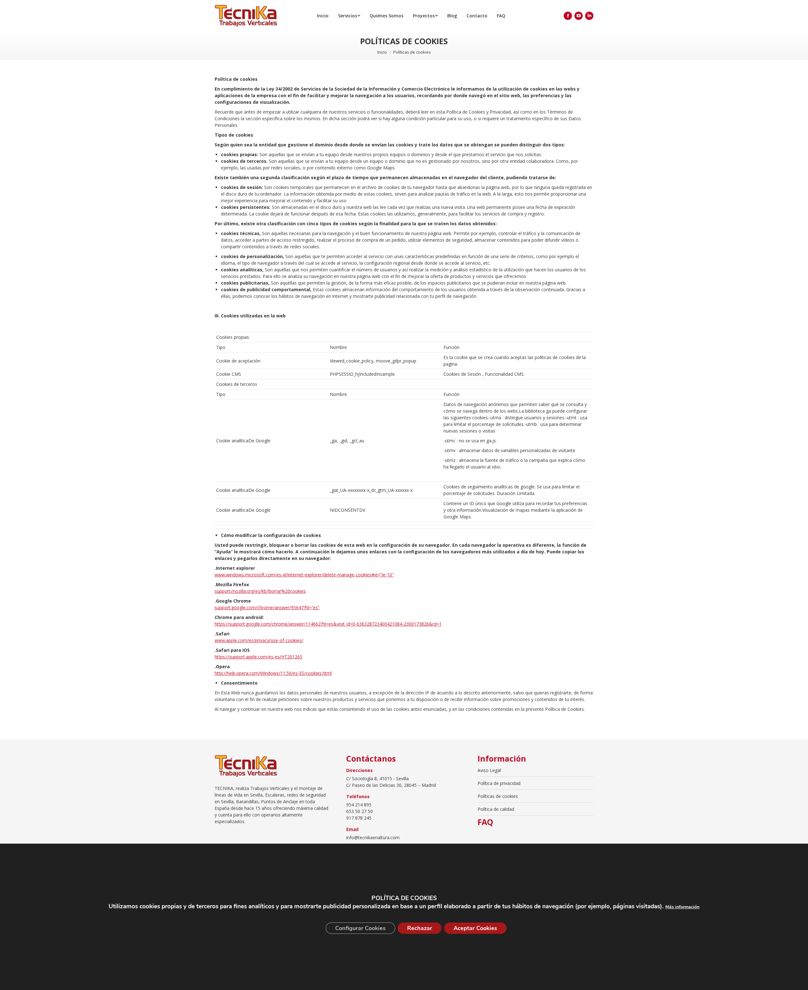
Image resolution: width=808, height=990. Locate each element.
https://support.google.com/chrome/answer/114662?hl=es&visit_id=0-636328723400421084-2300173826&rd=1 (328, 624)
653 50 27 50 (359, 811)
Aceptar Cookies (475, 928)
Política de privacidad (499, 783)
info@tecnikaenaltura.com (373, 837)
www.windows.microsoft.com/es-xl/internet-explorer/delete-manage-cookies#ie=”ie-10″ (304, 575)
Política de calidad (496, 809)
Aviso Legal (489, 770)
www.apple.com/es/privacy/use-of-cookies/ (259, 640)
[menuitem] (322, 15)
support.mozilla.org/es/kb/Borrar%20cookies (260, 591)
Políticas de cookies (498, 796)
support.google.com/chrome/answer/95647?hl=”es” (267, 607)
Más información (682, 907)
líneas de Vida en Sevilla (239, 795)
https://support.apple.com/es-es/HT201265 (258, 657)
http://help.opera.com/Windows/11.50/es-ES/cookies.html (273, 673)
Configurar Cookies (360, 928)
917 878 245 (358, 818)
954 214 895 (358, 805)
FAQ (485, 822)
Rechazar (419, 928)
